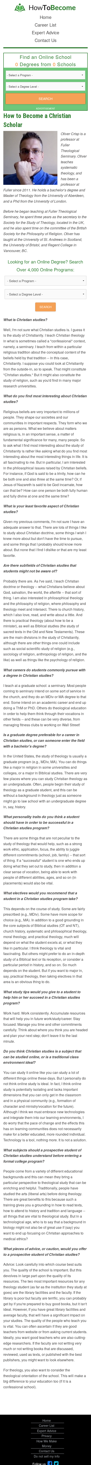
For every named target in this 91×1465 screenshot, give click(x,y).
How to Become (45, 8)
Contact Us (46, 40)
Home (45, 17)
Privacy (47, 1436)
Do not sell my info (47, 1456)
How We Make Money (46, 1443)
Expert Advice (45, 32)
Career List (45, 25)
